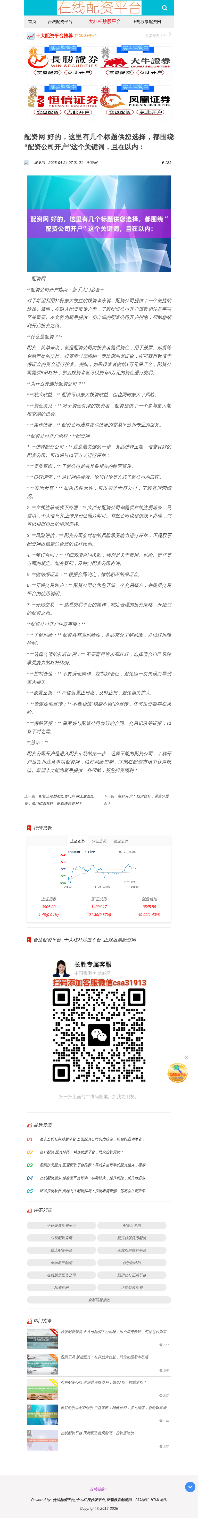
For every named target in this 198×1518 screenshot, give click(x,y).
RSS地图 (141, 1499)
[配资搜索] (164, 8)
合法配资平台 (60, 21)
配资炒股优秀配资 (131, 1237)
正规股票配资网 (146, 21)
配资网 (92, 162)
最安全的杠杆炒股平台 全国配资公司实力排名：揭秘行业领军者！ (92, 1139)
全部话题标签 (99, 1299)
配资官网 (61, 1287)
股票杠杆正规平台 (131, 1274)
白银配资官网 (61, 1237)
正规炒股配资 (132, 1287)
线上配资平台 (61, 1250)
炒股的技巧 (132, 1262)
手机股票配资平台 (61, 1225)
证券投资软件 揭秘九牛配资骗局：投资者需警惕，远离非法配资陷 (92, 1190)
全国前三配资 (61, 1262)
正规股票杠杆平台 (131, 1250)
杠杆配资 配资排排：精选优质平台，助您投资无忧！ (82, 1151)
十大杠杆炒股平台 (102, 21)
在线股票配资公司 (61, 1274)
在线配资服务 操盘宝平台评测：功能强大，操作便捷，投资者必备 (92, 1177)
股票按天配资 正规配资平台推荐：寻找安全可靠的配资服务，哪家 (92, 1164)
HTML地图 (159, 1499)
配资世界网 (132, 1225)
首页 (32, 21)
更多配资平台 (156, 35)
